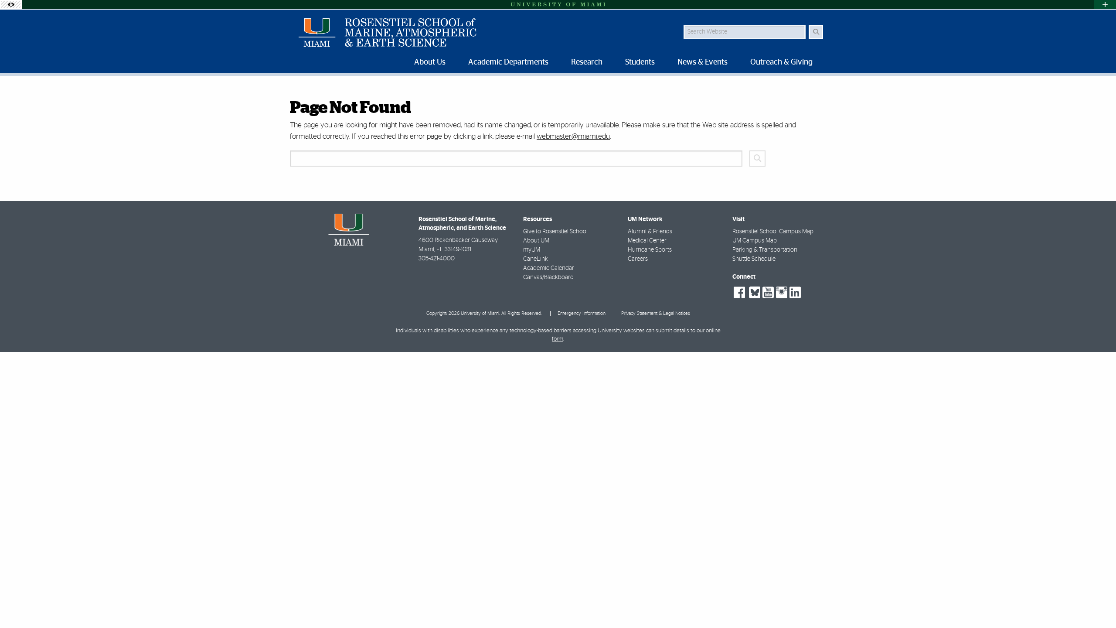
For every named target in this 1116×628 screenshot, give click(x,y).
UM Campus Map (754, 241)
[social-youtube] (768, 292)
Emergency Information (582, 313)
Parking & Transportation (764, 250)
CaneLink (535, 259)
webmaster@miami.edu (573, 136)
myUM (531, 250)
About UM (536, 241)
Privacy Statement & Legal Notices (655, 313)
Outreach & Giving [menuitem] (781, 62)
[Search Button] (816, 32)
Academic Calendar (548, 268)
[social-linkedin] (795, 292)
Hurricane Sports (650, 250)
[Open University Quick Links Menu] (1105, 4)
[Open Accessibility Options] (11, 4)
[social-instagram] (781, 292)
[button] (1097, 603)
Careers (638, 259)
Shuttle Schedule (754, 259)
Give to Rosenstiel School (555, 232)
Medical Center (647, 241)
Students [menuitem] (640, 62)
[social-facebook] (739, 292)
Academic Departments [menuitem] (508, 62)
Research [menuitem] (586, 62)
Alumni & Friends (650, 232)
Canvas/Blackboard (548, 277)
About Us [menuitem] (430, 62)
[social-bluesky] (753, 291)
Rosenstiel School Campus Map (772, 232)
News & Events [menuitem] (702, 62)
